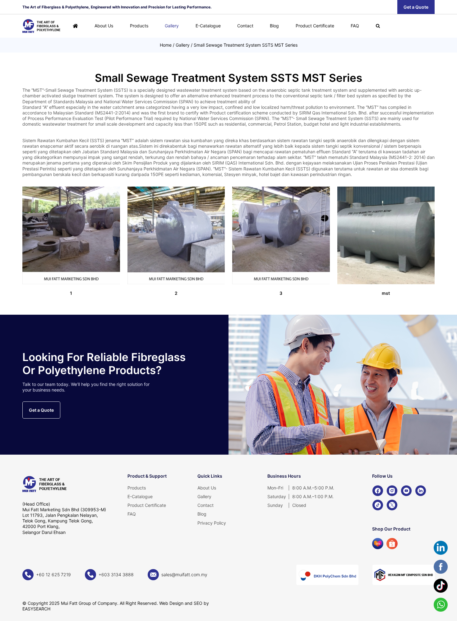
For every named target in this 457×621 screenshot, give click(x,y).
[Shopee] (392, 543)
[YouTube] (406, 490)
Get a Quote (416, 7)
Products (139, 25)
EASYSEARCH (36, 608)
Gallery (172, 25)
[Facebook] (377, 490)
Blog (274, 25)
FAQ (355, 25)
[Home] (75, 26)
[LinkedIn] (420, 490)
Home (166, 45)
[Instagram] (392, 490)
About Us (104, 25)
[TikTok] (377, 505)
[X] (392, 505)
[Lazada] (377, 543)
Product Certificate (315, 25)
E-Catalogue (208, 25)
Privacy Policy (211, 523)
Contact (245, 25)
